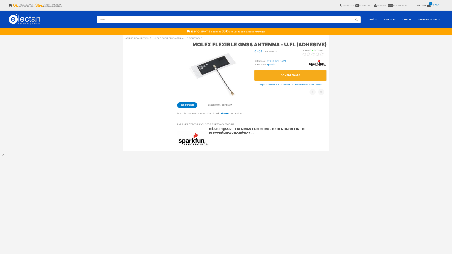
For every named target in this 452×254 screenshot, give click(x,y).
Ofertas (407, 19)
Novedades (390, 19)
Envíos (373, 19)
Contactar (365, 5)
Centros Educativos (429, 19)
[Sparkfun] (317, 66)
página (225, 113)
